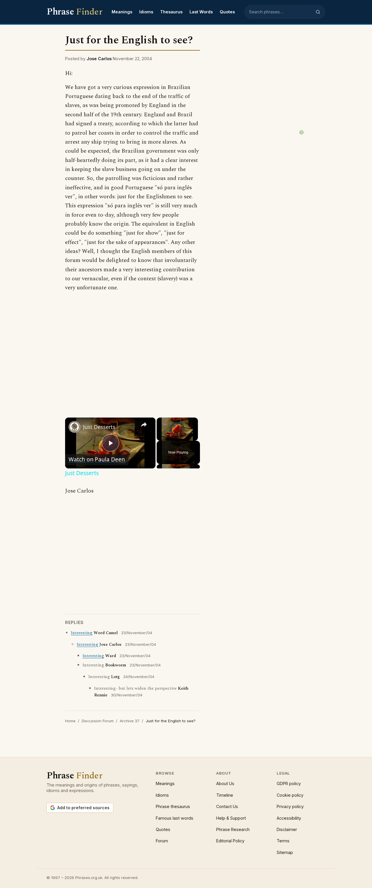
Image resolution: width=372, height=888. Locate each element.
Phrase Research (233, 829)
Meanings (122, 11)
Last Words (201, 11)
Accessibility (289, 818)
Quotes (227, 11)
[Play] (160, 437)
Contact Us (227, 806)
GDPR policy (289, 783)
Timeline (224, 795)
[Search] (318, 12)
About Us (225, 783)
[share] (144, 424)
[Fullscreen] (194, 437)
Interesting (81, 633)
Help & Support (231, 818)
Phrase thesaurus (173, 806)
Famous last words (174, 818)
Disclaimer (287, 829)
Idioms (146, 11)
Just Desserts (99, 426)
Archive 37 (130, 720)
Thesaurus (171, 11)
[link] (74, 427)
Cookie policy (290, 795)
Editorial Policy (230, 840)
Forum (162, 840)
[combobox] (280, 12)
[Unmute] (167, 437)
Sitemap (285, 852)
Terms (283, 840)
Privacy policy (290, 806)
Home (70, 720)
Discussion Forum (98, 720)
